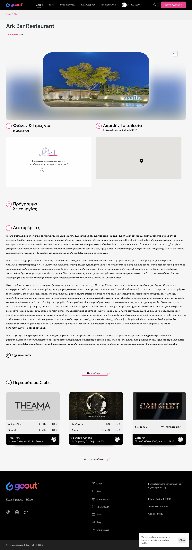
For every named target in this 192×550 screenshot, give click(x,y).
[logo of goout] (22, 486)
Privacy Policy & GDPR (159, 499)
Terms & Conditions (158, 506)
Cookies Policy (155, 513)
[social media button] (8, 512)
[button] (141, 161)
